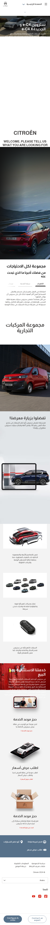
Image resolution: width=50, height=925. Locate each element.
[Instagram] (40, 896)
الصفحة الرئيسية (34, 4)
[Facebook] (46, 896)
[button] (37, 919)
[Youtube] (34, 896)
